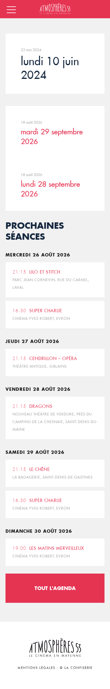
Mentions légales (36, 668)
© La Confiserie (76, 668)
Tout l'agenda (55, 588)
